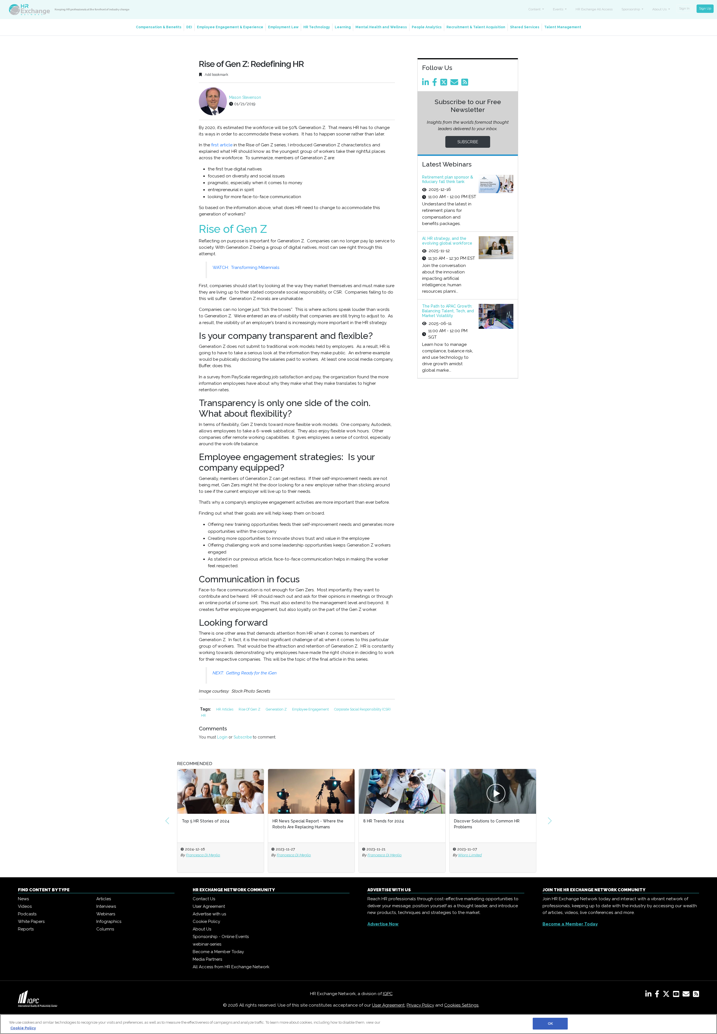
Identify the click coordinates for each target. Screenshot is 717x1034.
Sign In (684, 8)
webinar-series (207, 944)
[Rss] (465, 83)
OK (550, 1023)
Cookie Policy (206, 921)
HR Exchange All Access (594, 9)
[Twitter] (444, 83)
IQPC (388, 993)
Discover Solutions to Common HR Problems (487, 824)
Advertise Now (383, 924)
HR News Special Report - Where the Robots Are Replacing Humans (308, 824)
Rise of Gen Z (250, 709)
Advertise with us (209, 913)
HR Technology (316, 27)
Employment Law (283, 27)
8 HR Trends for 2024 (383, 821)
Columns (105, 929)
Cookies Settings (461, 1005)
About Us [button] (659, 9)
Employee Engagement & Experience (230, 27)
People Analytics (427, 27)
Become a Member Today (218, 951)
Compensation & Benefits (158, 27)
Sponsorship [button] (631, 9)
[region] (358, 1024)
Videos (25, 906)
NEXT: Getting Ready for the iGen (245, 673)
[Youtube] (677, 995)
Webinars (105, 913)
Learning (343, 27)
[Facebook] (435, 83)
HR (203, 715)
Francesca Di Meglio (203, 855)
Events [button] (558, 9)
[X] (667, 995)
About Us (202, 929)
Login (222, 737)
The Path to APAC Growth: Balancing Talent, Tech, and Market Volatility (448, 311)
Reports (26, 929)
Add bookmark (216, 74)
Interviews (106, 906)
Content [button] (535, 9)
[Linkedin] (426, 83)
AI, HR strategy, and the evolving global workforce (447, 240)
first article (221, 144)
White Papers (31, 921)
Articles (103, 898)
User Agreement (209, 906)
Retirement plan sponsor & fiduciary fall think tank (447, 179)
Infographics (108, 921)
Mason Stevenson (245, 97)
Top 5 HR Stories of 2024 (205, 821)
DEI (189, 27)
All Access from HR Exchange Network (231, 966)
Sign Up (705, 8)
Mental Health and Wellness (381, 27)
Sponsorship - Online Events (221, 936)
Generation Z (277, 709)
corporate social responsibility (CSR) (362, 709)
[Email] (455, 83)
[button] (167, 821)
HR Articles (225, 709)
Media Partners (207, 959)
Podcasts (27, 913)
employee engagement (311, 709)
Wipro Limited (470, 855)
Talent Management (562, 27)
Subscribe (243, 737)
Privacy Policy (420, 1005)
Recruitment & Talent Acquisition (475, 27)
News (23, 898)
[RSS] (696, 995)
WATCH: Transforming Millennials (246, 267)
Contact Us (204, 898)
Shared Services (524, 27)
